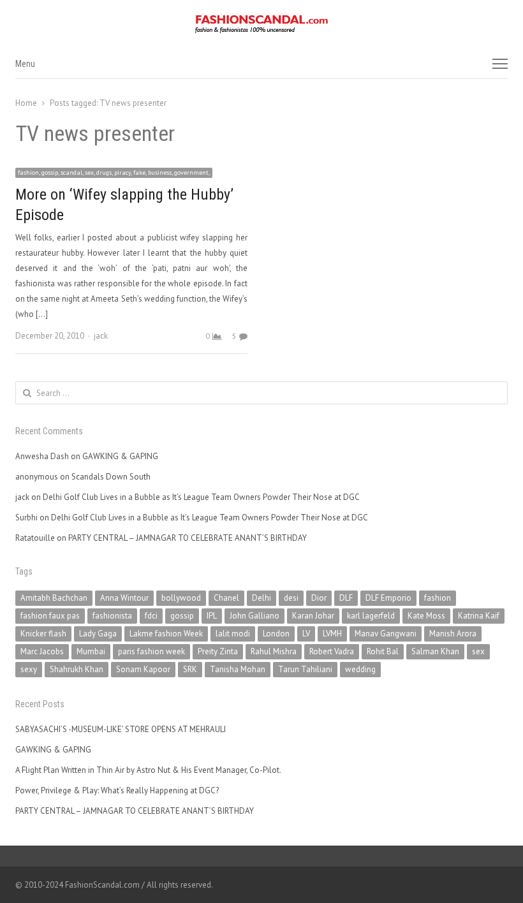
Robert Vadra (331, 651)
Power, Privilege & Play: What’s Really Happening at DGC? (117, 790)
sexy (28, 669)
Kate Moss (426, 615)
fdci (151, 615)
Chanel (226, 597)
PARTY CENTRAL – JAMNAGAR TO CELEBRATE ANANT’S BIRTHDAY (187, 537)
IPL (212, 615)
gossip (182, 615)
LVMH (332, 633)
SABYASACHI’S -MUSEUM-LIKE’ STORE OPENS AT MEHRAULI (120, 729)
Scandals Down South (111, 476)
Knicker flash (43, 633)
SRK (190, 669)
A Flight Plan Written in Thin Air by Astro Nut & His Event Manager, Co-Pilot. (148, 770)
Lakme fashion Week (166, 633)
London (276, 633)
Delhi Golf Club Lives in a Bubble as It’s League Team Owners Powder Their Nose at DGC (201, 497)
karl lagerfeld (371, 615)
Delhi (261, 597)
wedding (360, 669)
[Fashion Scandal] (261, 24)
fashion (437, 597)
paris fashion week (151, 651)
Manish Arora (452, 633)
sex (478, 651)
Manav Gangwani (385, 633)
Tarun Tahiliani (305, 669)
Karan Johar (313, 615)
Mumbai (91, 651)
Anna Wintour (124, 597)
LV (306, 633)
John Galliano (254, 615)
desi (291, 597)
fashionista (112, 615)
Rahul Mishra (274, 651)
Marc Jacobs (42, 651)
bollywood (181, 597)
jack (101, 335)
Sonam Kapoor (143, 669)
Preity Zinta (218, 651)
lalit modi (233, 633)
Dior (319, 597)
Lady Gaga (98, 633)
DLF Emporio (388, 597)
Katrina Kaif (478, 615)
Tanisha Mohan (237, 669)
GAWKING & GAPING (120, 456)
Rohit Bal (383, 651)
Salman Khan (435, 651)
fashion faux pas (50, 615)
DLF (346, 597)
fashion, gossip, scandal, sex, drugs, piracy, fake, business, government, (114, 172)
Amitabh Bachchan (53, 597)
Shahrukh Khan (76, 669)
